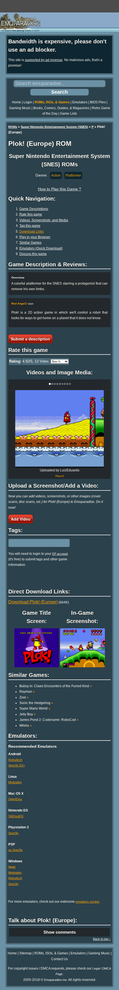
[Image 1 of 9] (59, 429)
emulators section (87, 901)
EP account (60, 553)
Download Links (31, 231)
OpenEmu (15, 799)
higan (11, 866)
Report (59, 475)
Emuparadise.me (55, 979)
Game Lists (68, 113)
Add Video (20, 519)
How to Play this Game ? (59, 189)
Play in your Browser (34, 237)
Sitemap (25, 953)
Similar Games (30, 243)
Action (56, 175)
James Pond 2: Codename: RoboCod (49, 720)
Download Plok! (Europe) (33, 602)
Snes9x (13, 833)
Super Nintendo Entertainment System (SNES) (54, 126)
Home (16, 102)
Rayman (27, 692)
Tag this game (29, 226)
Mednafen (15, 782)
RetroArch (15, 759)
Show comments (59, 932)
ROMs (12, 126)
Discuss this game (33, 254)
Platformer (73, 175)
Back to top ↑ (102, 939)
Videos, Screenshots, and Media (43, 220)
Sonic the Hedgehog (36, 703)
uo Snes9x (15, 850)
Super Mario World (34, 708)
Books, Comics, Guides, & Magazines (61, 108)
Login (28, 102)
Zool (24, 697)
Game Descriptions (33, 209)
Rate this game (30, 214)
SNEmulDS (15, 816)
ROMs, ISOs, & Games (52, 102)
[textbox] (32, 543)
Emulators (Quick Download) (41, 248)
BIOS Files (98, 102)
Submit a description (30, 339)
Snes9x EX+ (16, 765)
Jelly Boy (27, 714)
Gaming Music (20, 108)
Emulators (79, 102)
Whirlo (25, 726)
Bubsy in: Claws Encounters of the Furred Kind (55, 686)
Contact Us (59, 959)
